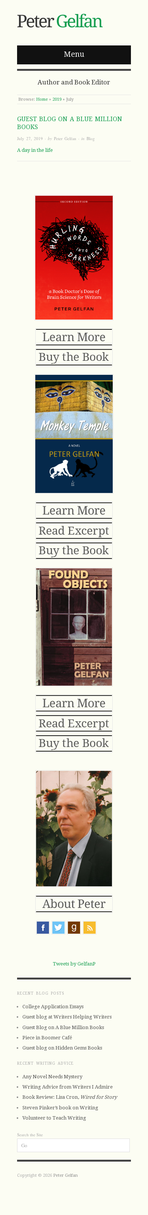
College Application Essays (52, 1006)
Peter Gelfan (65, 138)
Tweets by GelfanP (74, 964)
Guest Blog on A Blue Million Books (63, 1027)
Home (42, 99)
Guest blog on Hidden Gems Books (62, 1048)
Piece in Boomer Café (47, 1037)
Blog (91, 138)
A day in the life (35, 150)
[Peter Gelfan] (61, 19)
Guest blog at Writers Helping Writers (67, 1017)
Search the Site (30, 1134)
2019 (56, 99)
